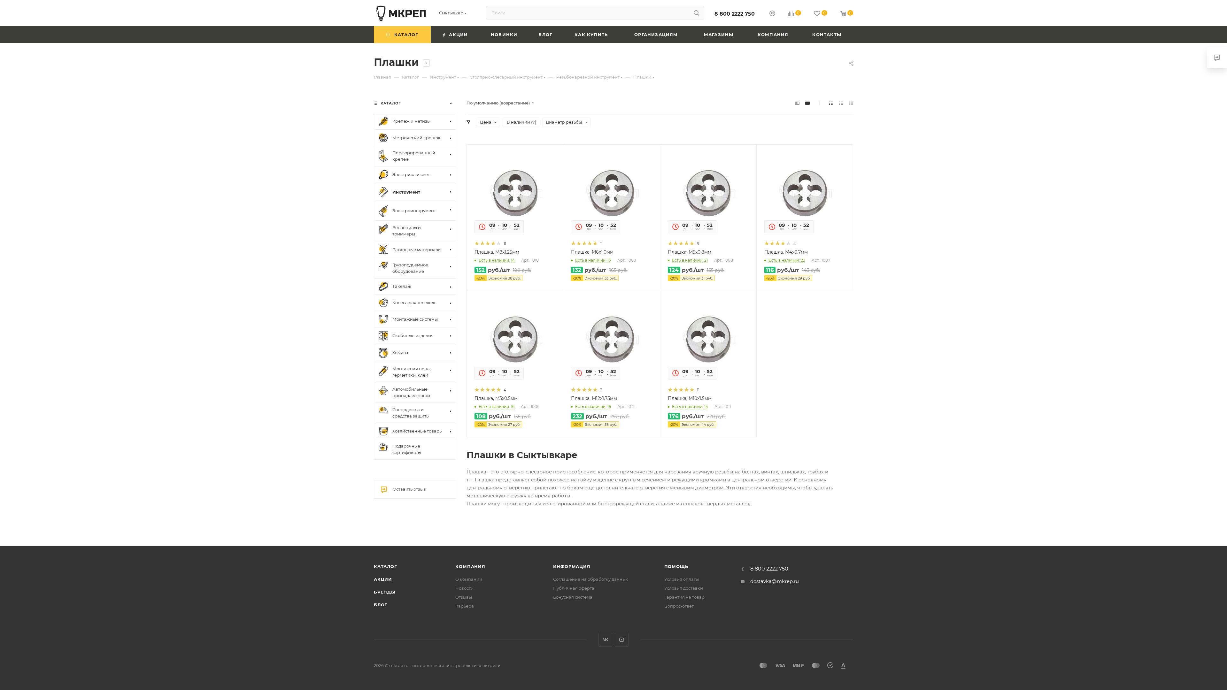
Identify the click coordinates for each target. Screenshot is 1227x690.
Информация (571, 566)
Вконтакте (605, 640)
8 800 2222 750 (734, 14)
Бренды (385, 591)
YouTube (622, 640)
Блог (380, 604)
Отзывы (463, 597)
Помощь (676, 566)
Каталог (385, 566)
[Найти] (696, 12)
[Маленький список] (797, 103)
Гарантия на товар (684, 597)
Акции (383, 579)
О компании (468, 579)
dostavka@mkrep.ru (774, 581)
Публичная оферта (573, 588)
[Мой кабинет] (772, 14)
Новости (464, 588)
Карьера (464, 606)
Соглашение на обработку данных (590, 579)
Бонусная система (572, 597)
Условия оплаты (681, 579)
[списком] (841, 103)
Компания (470, 566)
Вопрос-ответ (679, 606)
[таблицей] (851, 103)
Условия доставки (683, 588)
